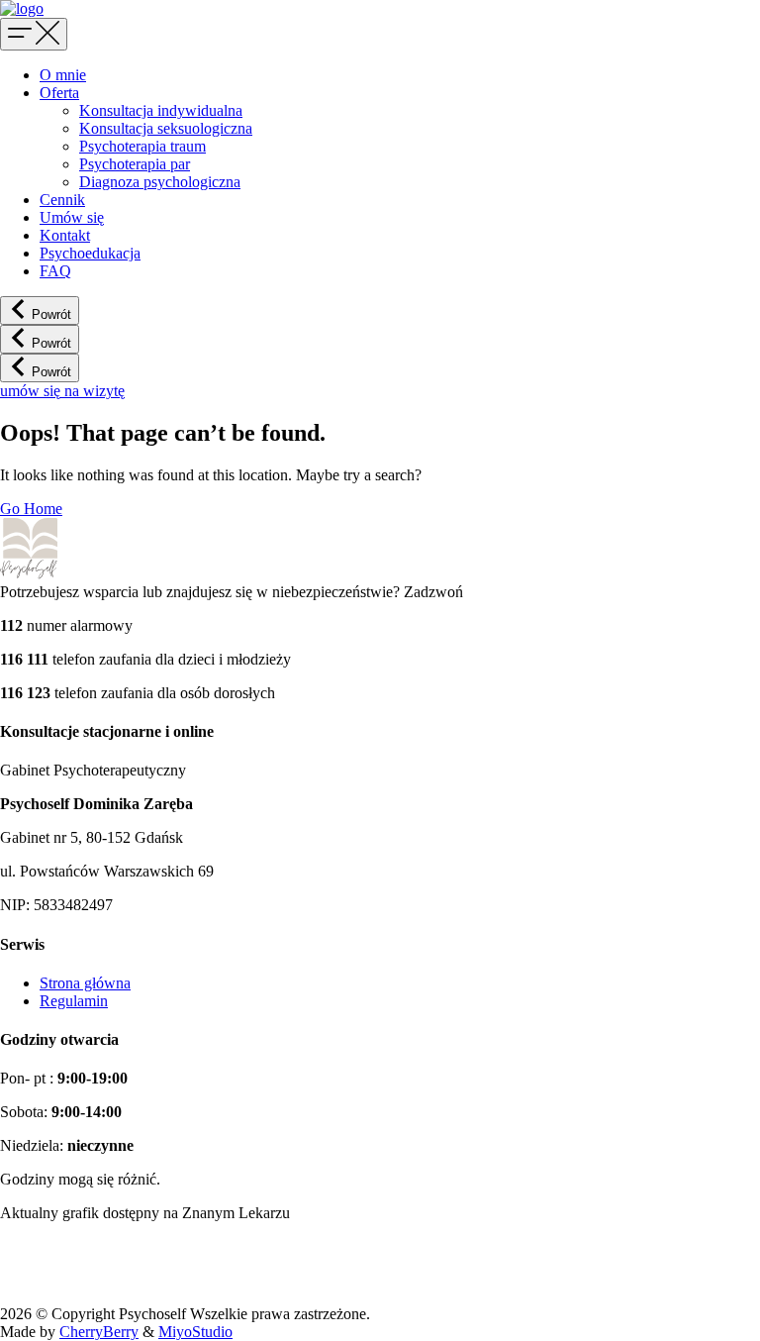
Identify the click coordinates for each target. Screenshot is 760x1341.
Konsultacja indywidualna (160, 110)
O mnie (63, 74)
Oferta (59, 92)
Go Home (31, 508)
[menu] (33, 34)
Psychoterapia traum (142, 146)
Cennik (62, 199)
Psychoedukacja (90, 253)
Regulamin (74, 1000)
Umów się (72, 217)
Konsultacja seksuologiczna (165, 128)
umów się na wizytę (62, 390)
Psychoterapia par (134, 163)
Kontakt (65, 235)
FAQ (55, 270)
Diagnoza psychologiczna (159, 181)
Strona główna (85, 983)
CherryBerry (99, 1331)
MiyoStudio (195, 1331)
